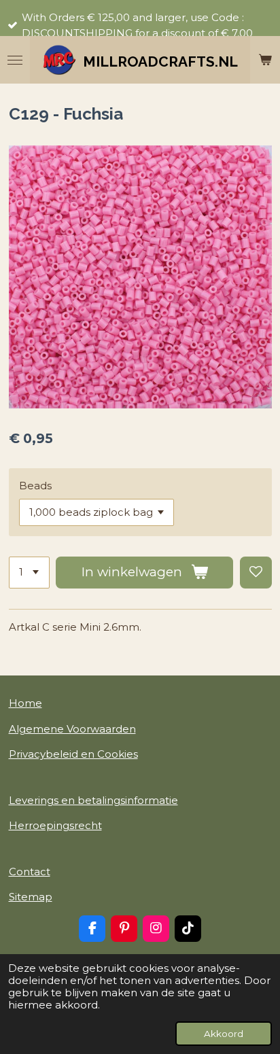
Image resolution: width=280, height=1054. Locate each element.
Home (25, 703)
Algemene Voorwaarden (72, 728)
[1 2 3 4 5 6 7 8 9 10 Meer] (29, 573)
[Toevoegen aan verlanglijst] (256, 573)
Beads (35, 485)
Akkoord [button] (223, 1033)
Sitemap (30, 896)
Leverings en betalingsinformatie (93, 800)
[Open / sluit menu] (15, 60)
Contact (29, 871)
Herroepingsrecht (55, 825)
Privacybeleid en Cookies (73, 754)
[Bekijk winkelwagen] (265, 60)
